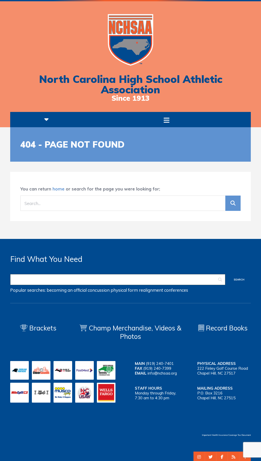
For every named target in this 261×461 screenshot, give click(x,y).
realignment (151, 290)
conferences (176, 290)
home (58, 188)
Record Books (225, 328)
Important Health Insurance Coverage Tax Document (226, 435)
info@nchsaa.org (162, 373)
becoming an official (67, 290)
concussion (99, 290)
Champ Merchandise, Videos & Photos (135, 332)
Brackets (42, 328)
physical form (124, 290)
